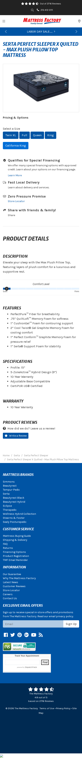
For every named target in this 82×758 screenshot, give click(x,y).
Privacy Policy (63, 708)
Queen (37, 135)
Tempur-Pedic (11, 489)
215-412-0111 (47, 10)
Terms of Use (46, 708)
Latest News (10, 582)
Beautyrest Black (13, 497)
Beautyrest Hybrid (14, 501)
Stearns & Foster (14, 518)
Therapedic (10, 509)
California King (15, 145)
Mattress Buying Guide (17, 536)
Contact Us (10, 598)
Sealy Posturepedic (15, 522)
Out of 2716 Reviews (50, 3)
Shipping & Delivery (15, 540)
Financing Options (14, 552)
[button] (5, 31)
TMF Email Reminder (15, 560)
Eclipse (7, 505)
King (50, 135)
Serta (6, 493)
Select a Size (11, 128)
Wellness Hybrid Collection (19, 513)
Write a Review (18, 435)
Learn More (15, 175)
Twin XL (10, 135)
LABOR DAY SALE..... (39, 31)
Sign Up (71, 624)
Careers (8, 594)
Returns (8, 548)
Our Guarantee (12, 574)
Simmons (9, 481)
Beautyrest (10, 485)
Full (24, 135)
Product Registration (16, 556)
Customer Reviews (14, 586)
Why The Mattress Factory (19, 578)
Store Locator (16, 201)
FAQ (5, 544)
